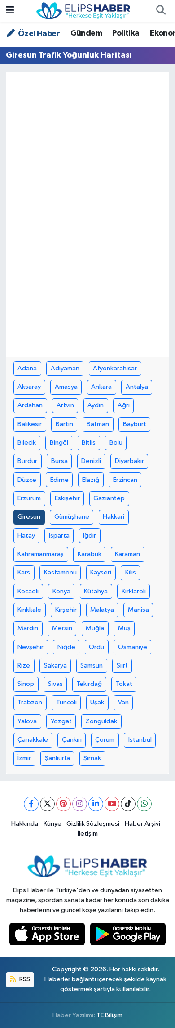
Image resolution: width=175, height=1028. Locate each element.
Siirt (122, 665)
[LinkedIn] (95, 804)
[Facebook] (31, 804)
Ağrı (124, 405)
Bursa (59, 461)
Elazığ (90, 479)
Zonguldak (101, 721)
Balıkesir (30, 424)
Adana (27, 368)
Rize (24, 665)
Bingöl (59, 442)
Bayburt (134, 424)
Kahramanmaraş (41, 554)
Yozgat (61, 721)
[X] (47, 804)
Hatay (26, 535)
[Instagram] (79, 804)
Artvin (65, 405)
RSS (24, 979)
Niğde (66, 647)
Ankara (101, 386)
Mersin (62, 628)
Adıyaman (65, 368)
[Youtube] (112, 804)
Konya (61, 591)
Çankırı (72, 739)
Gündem (86, 33)
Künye (52, 823)
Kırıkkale (29, 609)
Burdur (27, 461)
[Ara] (160, 11)
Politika (125, 33)
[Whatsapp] (144, 804)
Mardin (28, 628)
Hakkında (24, 823)
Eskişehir (67, 498)
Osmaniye (132, 647)
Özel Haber (38, 34)
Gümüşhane (71, 516)
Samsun (91, 665)
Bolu (115, 442)
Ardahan (30, 405)
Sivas (55, 684)
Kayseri (100, 572)
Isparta (59, 535)
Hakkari (113, 516)
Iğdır (89, 535)
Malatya (102, 609)
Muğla (95, 628)
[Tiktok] (128, 804)
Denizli (91, 461)
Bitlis (89, 442)
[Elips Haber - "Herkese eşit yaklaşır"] (83, 10)
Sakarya (55, 665)
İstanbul (140, 739)
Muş (124, 628)
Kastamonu (60, 572)
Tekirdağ (89, 684)
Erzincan (125, 479)
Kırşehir (66, 609)
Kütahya (96, 591)
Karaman (127, 554)
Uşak (97, 702)
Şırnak (92, 758)
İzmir (24, 758)
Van (123, 702)
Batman (98, 424)
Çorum (104, 739)
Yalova (27, 721)
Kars (24, 572)
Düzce (27, 479)
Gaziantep (109, 498)
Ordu (96, 647)
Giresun (29, 516)
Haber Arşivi (142, 823)
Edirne (59, 479)
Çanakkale (33, 739)
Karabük (89, 554)
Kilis (130, 572)
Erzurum (29, 498)
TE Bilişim (109, 1015)
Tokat (124, 684)
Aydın (96, 405)
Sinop (26, 684)
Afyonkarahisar (115, 368)
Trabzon (30, 702)
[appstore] (48, 936)
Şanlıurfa (57, 758)
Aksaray (29, 386)
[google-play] (128, 936)
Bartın (64, 424)
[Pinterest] (63, 804)
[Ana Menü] (10, 11)
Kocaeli (28, 591)
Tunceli (66, 702)
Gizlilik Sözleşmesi (92, 823)
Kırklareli (134, 591)
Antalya (137, 386)
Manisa (138, 609)
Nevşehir (31, 647)
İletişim (88, 833)
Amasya (66, 386)
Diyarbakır (129, 461)
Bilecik (27, 442)
